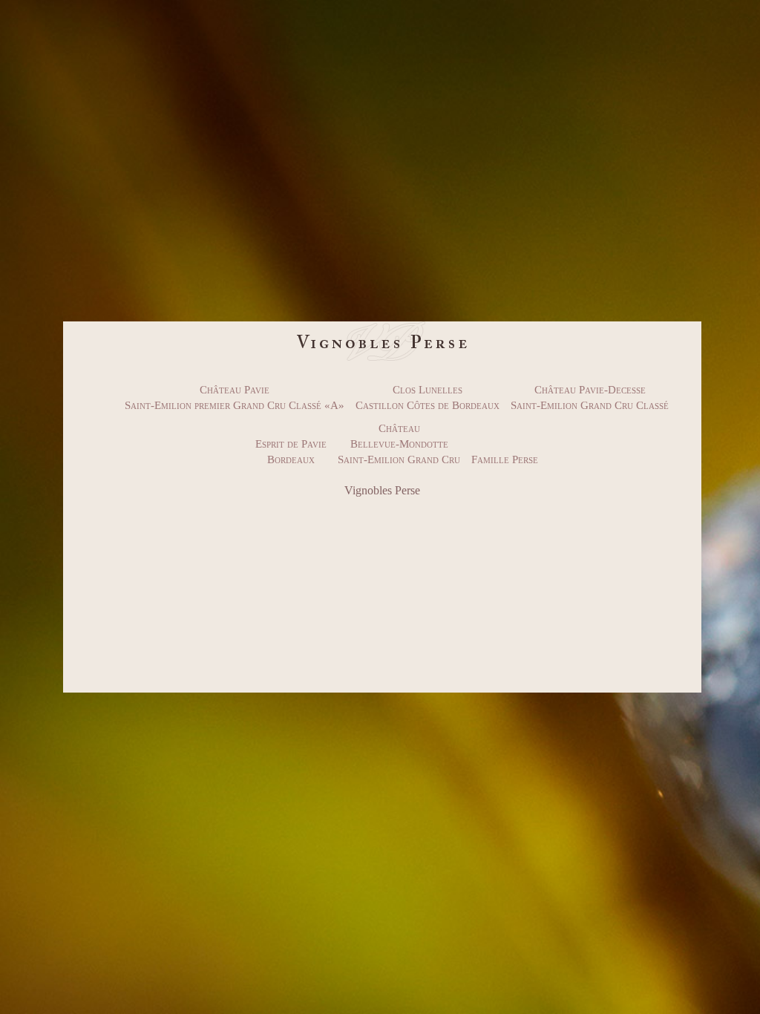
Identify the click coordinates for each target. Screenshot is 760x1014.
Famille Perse (504, 459)
